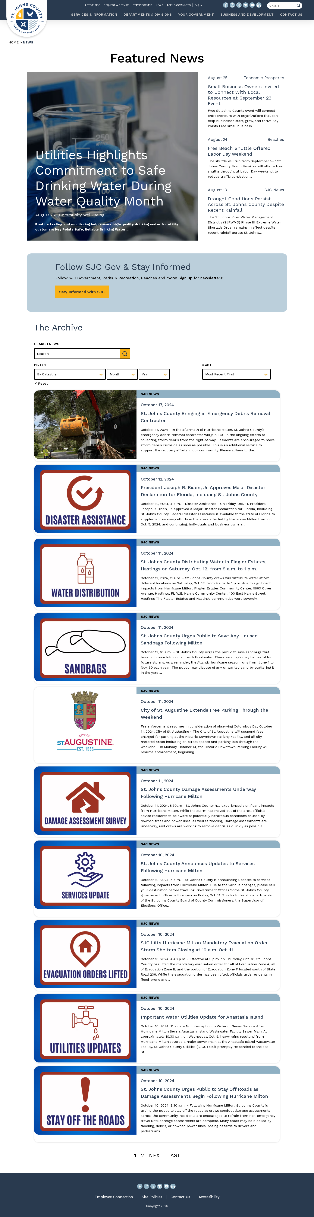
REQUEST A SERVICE (116, 5)
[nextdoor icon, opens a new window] (245, 5)
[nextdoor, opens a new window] (159, 1186)
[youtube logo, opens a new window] (252, 5)
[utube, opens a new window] (166, 1186)
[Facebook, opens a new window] (139, 1186)
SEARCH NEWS (46, 344)
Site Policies (152, 1197)
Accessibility (209, 1197)
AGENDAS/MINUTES (179, 5)
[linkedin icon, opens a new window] (258, 5)
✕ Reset (41, 383)
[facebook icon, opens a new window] (225, 5)
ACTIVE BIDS (92, 5)
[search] (125, 353)
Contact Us (180, 1197)
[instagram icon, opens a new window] (232, 5)
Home (14, 42)
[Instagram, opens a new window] (146, 1186)
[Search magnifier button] (299, 5)
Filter (40, 365)
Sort (207, 365)
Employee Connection (114, 1197)
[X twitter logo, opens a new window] (239, 5)
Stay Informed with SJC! (82, 292)
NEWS (159, 5)
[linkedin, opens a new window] (173, 1186)
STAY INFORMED (142, 5)
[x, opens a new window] (153, 1186)
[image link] (85, 424)
